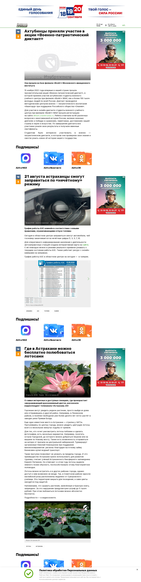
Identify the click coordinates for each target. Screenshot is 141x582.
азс (38, 311)
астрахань (39, 546)
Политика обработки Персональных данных (68, 570)
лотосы (28, 546)
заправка (29, 311)
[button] (88, 279)
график (56, 311)
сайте (85, 245)
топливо (46, 311)
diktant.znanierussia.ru (43, 115)
